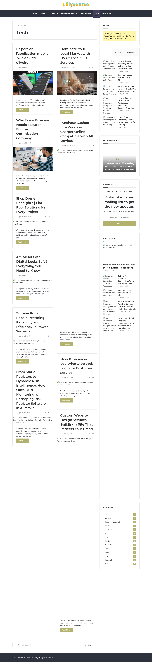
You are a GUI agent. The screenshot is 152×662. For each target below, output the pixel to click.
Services (108, 549)
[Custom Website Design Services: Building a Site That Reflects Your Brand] (77, 526)
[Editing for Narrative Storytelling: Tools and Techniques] (109, 281)
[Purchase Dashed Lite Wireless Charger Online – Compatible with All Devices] (77, 238)
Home (35, 13)
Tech (96, 13)
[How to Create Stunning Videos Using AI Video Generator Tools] (109, 65)
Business (44, 13)
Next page (88, 645)
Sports (107, 541)
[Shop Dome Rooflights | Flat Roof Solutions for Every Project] (33, 222)
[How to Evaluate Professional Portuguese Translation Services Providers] (109, 105)
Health (55, 13)
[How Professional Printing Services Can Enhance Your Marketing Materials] (109, 307)
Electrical (108, 560)
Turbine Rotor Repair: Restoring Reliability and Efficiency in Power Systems (32, 322)
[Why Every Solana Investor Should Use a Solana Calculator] (109, 90)
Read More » (22, 110)
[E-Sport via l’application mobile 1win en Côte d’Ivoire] (33, 83)
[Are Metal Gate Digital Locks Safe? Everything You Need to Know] (33, 281)
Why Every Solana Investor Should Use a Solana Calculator (127, 88)
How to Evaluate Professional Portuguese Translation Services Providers (126, 103)
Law (106, 556)
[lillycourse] (76, 4)
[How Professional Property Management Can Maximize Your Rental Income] (109, 406)
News (107, 552)
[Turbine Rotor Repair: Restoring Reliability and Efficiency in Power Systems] (33, 342)
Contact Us (107, 13)
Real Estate (86, 13)
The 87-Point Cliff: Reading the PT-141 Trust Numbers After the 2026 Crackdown (119, 166)
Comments (131, 52)
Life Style (108, 530)
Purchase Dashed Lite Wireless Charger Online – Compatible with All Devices (76, 132)
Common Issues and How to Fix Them (125, 77)
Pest (106, 564)
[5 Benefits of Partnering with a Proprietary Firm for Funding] (109, 121)
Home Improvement (69, 13)
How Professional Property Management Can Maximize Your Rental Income (126, 323)
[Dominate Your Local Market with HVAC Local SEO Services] (77, 83)
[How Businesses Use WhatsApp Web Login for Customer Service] (77, 383)
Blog (106, 533)
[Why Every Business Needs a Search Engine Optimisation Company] (33, 159)
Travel (107, 537)
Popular (106, 52)
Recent (118, 52)
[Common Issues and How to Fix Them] (109, 78)
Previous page (23, 645)
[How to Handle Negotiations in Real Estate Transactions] (119, 253)
